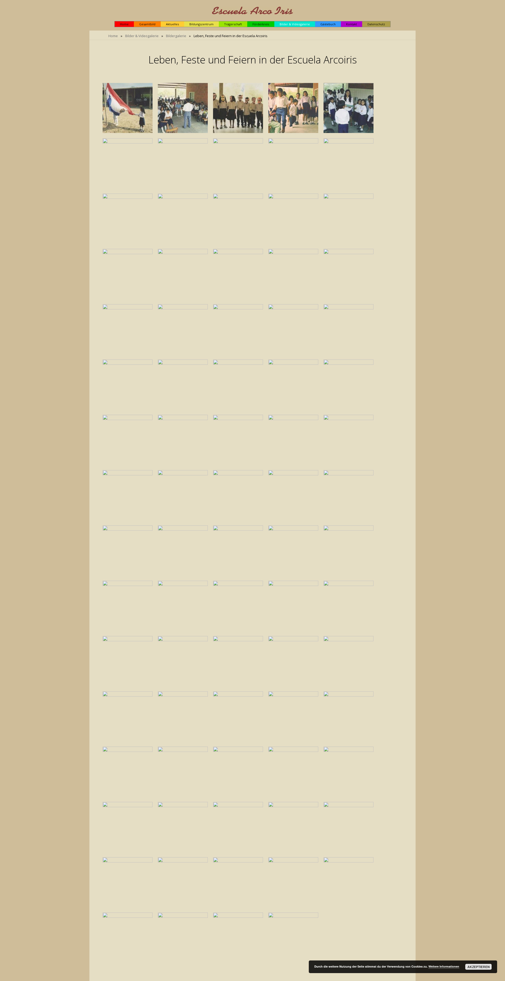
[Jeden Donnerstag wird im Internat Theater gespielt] (238, 274)
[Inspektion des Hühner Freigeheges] (238, 882)
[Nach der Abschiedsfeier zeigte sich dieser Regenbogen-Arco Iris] (238, 827)
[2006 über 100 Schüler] (128, 716)
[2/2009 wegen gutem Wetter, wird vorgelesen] (128, 882)
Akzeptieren (478, 966)
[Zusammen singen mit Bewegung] (293, 384)
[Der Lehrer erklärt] (238, 661)
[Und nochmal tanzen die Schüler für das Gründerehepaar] (183, 772)
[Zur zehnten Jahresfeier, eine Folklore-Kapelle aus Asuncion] (183, 938)
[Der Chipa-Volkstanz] (128, 938)
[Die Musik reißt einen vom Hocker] (238, 384)
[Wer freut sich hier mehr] (183, 661)
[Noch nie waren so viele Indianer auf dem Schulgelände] (238, 772)
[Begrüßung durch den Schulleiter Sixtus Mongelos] (183, 108)
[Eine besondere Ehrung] (183, 827)
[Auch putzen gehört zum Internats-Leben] (293, 882)
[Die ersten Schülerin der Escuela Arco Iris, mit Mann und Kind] (238, 938)
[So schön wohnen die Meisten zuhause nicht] (128, 329)
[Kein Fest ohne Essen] (183, 440)
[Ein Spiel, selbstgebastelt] (238, 329)
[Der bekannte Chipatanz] (348, 495)
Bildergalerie (176, 35)
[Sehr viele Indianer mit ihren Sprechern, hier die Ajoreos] (293, 716)
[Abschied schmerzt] (238, 716)
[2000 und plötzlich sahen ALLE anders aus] (238, 108)
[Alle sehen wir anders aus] (238, 495)
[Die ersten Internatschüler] (183, 274)
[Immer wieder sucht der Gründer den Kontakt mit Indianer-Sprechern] (293, 661)
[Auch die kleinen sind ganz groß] (128, 440)
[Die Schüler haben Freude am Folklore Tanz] (348, 384)
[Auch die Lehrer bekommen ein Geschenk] (293, 606)
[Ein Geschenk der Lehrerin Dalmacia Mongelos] (293, 163)
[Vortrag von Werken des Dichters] (183, 550)
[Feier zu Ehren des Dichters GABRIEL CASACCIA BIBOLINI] (128, 550)
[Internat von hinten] (293, 274)
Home (113, 35)
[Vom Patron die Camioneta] (128, 219)
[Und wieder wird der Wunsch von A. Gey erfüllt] (348, 606)
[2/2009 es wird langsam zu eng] (183, 882)
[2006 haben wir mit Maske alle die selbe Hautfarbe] (183, 495)
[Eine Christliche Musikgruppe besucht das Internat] (183, 384)
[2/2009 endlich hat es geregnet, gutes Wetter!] (293, 827)
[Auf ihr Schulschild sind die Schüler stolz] (348, 440)
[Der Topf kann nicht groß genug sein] (238, 440)
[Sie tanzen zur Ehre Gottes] (348, 772)
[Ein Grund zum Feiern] (183, 163)
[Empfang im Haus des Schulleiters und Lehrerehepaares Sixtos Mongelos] (128, 827)
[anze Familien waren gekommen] (293, 772)
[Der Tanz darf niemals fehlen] (293, 550)
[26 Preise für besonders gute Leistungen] (128, 661)
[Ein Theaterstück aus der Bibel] (293, 495)
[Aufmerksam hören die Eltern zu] (238, 550)
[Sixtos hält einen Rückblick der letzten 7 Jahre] (348, 716)
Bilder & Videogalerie (142, 35)
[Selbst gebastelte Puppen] (348, 163)
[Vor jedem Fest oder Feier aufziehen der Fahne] (128, 108)
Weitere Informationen (443, 966)
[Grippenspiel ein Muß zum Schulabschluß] (348, 661)
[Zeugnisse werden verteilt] (238, 219)
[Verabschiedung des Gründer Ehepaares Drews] (183, 716)
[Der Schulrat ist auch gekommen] (293, 219)
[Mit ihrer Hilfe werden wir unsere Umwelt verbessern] (348, 550)
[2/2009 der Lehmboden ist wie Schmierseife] (348, 827)
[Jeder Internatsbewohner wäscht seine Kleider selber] (348, 274)
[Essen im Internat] (348, 329)
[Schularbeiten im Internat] (128, 384)
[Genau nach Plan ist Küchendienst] (348, 882)
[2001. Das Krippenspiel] (183, 219)
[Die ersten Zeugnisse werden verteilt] (348, 108)
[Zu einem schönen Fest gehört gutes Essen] (293, 938)
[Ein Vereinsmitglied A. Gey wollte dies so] (183, 606)
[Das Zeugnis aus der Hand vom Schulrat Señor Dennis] (348, 219)
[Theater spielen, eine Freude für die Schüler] (293, 108)
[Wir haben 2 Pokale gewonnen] (128, 495)
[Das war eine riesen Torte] (238, 163)
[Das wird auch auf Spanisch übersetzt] (238, 606)
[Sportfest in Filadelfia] (293, 440)
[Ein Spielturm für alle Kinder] (183, 329)
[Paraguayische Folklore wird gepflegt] (128, 274)
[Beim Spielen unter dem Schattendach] (293, 329)
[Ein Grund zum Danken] (128, 163)
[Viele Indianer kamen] (128, 772)
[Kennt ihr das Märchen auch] (128, 606)
